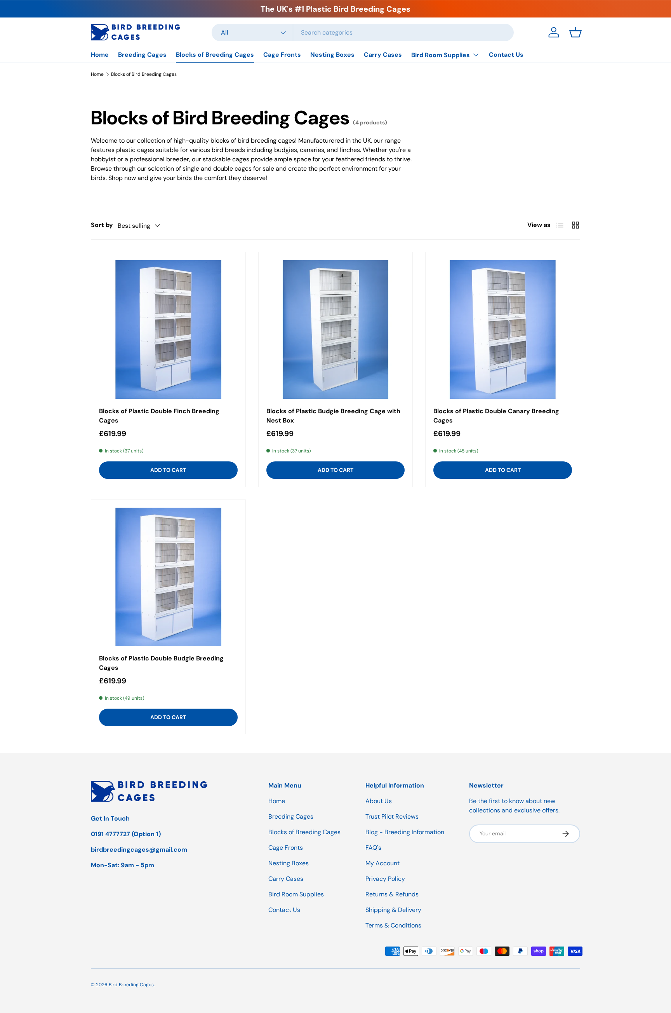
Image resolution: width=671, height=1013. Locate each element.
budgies (285, 150)
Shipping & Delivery (393, 910)
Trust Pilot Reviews (392, 816)
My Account (382, 863)
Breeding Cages (142, 55)
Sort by (102, 225)
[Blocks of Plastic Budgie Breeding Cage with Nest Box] (335, 329)
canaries (312, 150)
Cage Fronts (282, 55)
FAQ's (373, 848)
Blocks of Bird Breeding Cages (144, 74)
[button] (575, 32)
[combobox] (363, 32)
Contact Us (506, 55)
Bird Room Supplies (440, 55)
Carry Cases (383, 55)
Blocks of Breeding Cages (215, 55)
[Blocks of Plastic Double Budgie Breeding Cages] (168, 577)
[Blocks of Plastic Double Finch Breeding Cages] (168, 329)
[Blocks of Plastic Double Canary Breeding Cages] (502, 329)
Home (100, 55)
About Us (378, 801)
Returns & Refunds (392, 894)
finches (349, 150)
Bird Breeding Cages (131, 985)
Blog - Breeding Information (404, 832)
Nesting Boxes (332, 55)
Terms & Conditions (393, 925)
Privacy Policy (385, 879)
